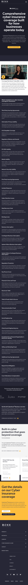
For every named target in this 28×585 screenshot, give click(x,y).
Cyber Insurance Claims (7, 543)
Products (4, 531)
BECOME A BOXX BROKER (8, 514)
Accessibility (13, 569)
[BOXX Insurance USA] (6, 525)
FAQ (10, 559)
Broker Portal (5, 550)
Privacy (11, 566)
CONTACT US (6, 511)
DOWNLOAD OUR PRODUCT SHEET (9, 418)
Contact (4, 546)
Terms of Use (12, 556)
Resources (4, 535)
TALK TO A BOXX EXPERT (14, 47)
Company (4, 539)
